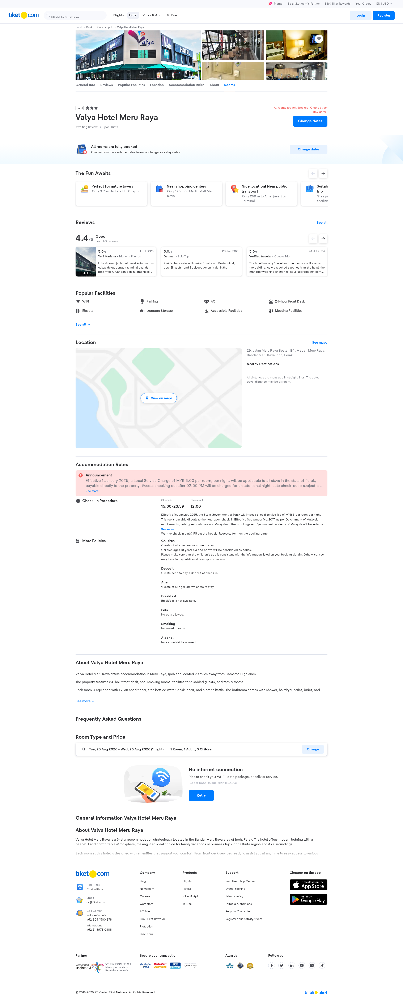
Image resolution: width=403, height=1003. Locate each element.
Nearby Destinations (263, 364)
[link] (361, 15)
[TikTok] (322, 965)
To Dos (187, 904)
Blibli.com (146, 934)
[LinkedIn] (291, 965)
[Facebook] (271, 965)
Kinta (100, 27)
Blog (143, 881)
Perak (89, 27)
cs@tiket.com (95, 902)
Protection (146, 927)
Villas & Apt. (191, 896)
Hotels (187, 889)
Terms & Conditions (238, 904)
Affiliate (145, 911)
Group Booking (235, 889)
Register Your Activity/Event (243, 919)
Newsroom (147, 889)
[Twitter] (281, 965)
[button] (159, 398)
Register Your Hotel (237, 911)
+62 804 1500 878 (99, 920)
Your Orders (363, 4)
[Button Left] (313, 238)
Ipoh (110, 27)
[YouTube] (301, 965)
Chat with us (94, 889)
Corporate (146, 904)
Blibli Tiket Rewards (338, 4)
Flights (187, 881)
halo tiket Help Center (240, 881)
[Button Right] (323, 238)
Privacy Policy (234, 896)
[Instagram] (312, 965)
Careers (145, 896)
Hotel (79, 27)
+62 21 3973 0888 (99, 930)
